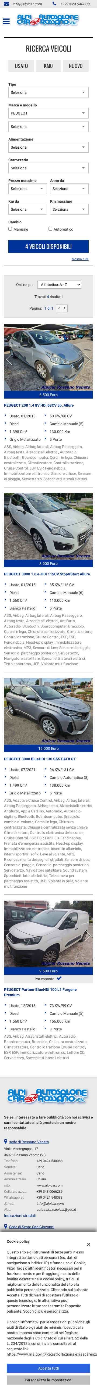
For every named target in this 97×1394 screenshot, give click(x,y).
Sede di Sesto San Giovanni (31, 1227)
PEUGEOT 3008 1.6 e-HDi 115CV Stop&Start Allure (47, 574)
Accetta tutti (48, 1368)
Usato (21, 65)
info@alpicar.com (27, 4)
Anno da (57, 180)
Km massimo (61, 201)
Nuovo (75, 65)
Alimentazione (20, 139)
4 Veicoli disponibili (48, 246)
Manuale (21, 229)
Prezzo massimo (22, 180)
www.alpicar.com (49, 1185)
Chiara (41, 1179)
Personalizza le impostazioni (48, 1380)
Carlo (40, 1167)
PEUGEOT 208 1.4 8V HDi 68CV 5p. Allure (39, 405)
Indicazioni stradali (20, 1215)
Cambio (15, 222)
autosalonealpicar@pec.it (56, 1209)
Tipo (12, 84)
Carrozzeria (18, 160)
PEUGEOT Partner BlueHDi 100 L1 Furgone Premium (40, 992)
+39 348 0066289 (49, 1191)
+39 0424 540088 (74, 4)
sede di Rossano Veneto (29, 1142)
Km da (13, 201)
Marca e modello (22, 105)
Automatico (63, 229)
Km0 (48, 65)
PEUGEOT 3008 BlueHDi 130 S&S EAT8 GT (40, 759)
